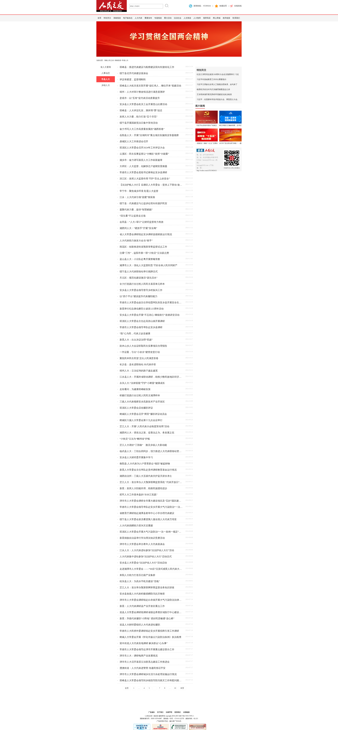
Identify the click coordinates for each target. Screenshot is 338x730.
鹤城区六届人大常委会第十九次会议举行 (141, 420)
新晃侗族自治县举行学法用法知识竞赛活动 (142, 538)
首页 (99, 18)
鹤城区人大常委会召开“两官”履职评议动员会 (143, 414)
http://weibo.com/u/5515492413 (207, 170)
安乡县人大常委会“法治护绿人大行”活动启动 (143, 562)
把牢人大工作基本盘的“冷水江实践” (138, 494)
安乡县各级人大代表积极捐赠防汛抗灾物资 (142, 593)
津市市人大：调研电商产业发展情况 (139, 655)
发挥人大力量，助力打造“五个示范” (138, 116)
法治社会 (177, 18)
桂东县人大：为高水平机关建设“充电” (140, 581)
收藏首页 (223, 6)
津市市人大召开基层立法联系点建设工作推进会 (145, 662)
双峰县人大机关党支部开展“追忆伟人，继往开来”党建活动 (150, 85)
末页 (182, 688)
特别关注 (107, 18)
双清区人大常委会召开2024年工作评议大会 (142, 147)
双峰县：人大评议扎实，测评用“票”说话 (141, 110)
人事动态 (105, 73)
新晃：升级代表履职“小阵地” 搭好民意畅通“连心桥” (147, 618)
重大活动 (168, 18)
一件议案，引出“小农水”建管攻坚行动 (140, 352)
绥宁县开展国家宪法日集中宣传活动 (139, 123)
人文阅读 (187, 18)
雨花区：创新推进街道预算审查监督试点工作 (143, 246)
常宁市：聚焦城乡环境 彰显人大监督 (139, 191)
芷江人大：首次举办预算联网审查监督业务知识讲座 (147, 587)
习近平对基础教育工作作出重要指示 (211, 79)
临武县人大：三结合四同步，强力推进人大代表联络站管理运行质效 (151, 451)
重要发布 (148, 18)
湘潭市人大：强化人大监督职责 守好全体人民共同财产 (148, 265)
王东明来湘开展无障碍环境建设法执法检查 (214, 94)
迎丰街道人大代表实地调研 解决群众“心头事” (144, 643)
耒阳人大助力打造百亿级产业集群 (137, 575)
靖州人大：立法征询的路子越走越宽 (139, 370)
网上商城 (216, 18)
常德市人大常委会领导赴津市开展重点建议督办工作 (147, 649)
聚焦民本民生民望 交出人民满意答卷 (139, 358)
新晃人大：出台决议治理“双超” (136, 339)
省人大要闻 (105, 67)
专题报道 (158, 18)
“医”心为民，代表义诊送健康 (135, 333)
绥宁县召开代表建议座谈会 (134, 73)
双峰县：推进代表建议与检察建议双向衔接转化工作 (147, 67)
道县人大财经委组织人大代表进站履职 (140, 624)
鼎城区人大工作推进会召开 (134, 141)
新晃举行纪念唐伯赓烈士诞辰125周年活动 (142, 308)
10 (175, 688)
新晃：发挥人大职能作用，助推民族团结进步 (143, 488)
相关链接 (226, 18)
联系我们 (236, 18)
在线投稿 (238, 6)
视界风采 (207, 18)
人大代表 (138, 18)
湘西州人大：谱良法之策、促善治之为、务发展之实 (147, 432)
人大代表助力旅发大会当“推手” (136, 240)
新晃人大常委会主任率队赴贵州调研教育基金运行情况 (148, 469)
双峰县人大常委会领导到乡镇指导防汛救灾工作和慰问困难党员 (151, 680)
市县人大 (105, 79)
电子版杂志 (127, 18)
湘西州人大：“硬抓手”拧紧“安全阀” (138, 228)
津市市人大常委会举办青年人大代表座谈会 (142, 544)
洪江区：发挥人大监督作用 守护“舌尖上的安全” (145, 178)
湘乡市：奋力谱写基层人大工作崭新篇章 (141, 160)
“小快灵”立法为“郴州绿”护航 (135, 438)
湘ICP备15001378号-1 (186, 716)
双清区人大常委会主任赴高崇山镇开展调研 (142, 321)
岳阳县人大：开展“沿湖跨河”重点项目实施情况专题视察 (149, 135)
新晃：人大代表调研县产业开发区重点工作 (142, 606)
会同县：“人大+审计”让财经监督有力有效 (141, 222)
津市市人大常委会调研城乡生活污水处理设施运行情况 (148, 674)
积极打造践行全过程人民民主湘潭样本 (140, 395)
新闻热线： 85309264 (202, 6)
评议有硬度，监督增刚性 (133, 79)
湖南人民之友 (109, 60)
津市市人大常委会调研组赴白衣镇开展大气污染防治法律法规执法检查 (151, 600)
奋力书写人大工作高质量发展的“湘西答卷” (142, 129)
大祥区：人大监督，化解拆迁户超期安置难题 (143, 166)
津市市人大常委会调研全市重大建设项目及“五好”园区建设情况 (151, 500)
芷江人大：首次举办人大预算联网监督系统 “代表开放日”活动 (151, 482)
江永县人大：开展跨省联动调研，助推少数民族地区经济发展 (151, 377)
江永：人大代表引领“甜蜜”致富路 (137, 197)
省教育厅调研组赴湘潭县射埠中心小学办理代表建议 (147, 513)
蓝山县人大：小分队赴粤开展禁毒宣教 (140, 259)
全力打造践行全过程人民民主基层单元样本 (142, 284)
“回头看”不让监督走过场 (132, 215)
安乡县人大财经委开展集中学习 (136, 457)
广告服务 (151, 712)
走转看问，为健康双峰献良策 (135, 389)
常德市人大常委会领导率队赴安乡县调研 (141, 327)
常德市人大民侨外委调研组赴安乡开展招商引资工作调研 (149, 631)
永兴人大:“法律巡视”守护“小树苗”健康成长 (142, 383)
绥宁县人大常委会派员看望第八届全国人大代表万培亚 (148, 519)
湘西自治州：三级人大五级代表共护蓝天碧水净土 (146, 476)
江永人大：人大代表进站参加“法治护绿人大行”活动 (147, 550)
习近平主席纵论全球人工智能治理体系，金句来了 (217, 84)
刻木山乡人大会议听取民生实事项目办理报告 (143, 346)
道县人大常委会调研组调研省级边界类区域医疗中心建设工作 (151, 612)
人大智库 (197, 18)
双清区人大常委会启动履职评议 (136, 408)
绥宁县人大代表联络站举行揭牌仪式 (139, 271)
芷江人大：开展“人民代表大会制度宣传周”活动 (144, 426)
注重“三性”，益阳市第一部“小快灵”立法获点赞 (144, 253)
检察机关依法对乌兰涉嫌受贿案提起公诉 (213, 89)
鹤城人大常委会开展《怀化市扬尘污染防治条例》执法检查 (150, 637)
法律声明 (169, 712)
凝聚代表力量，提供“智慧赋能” (136, 209)
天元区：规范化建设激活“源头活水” (138, 277)
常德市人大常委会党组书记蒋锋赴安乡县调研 (143, 172)
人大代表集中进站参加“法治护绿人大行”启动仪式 (146, 556)
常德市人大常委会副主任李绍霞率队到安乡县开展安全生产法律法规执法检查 (151, 302)
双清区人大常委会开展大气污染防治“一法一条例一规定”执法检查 (151, 531)
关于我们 (160, 712)
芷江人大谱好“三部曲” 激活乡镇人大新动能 (143, 445)
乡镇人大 (105, 85)
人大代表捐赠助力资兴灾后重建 (136, 525)
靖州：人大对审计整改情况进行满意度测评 (142, 92)
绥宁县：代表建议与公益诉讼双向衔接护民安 (143, 203)
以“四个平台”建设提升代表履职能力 (138, 296)
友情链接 (186, 712)
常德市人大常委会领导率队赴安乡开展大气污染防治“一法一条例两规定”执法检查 (151, 507)
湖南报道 (117, 18)
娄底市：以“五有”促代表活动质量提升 (140, 98)
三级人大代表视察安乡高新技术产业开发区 (142, 401)
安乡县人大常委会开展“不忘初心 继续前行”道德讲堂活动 (149, 315)
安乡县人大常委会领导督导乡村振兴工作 (141, 290)
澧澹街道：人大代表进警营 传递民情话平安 (142, 668)
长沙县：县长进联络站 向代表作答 (138, 364)
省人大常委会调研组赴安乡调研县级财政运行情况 (146, 234)
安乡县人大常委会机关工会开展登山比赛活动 (143, 104)
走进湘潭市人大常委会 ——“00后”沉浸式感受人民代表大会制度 (151, 569)
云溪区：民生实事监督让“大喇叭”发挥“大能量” (144, 154)
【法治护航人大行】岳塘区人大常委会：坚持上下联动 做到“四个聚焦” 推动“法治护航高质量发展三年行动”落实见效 (151, 184)
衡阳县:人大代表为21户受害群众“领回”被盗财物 (145, 463)
